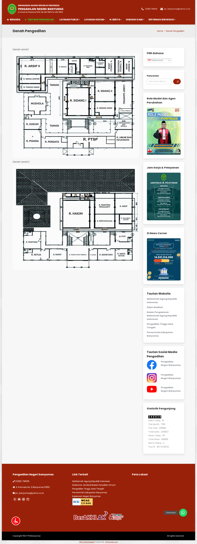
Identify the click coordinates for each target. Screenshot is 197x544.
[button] (183, 513)
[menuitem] (16, 19)
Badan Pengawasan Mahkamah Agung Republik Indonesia (162, 316)
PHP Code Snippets (87, 542)
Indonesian (157, 60)
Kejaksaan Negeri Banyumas (86, 496)
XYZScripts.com (111, 542)
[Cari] (177, 81)
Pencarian (153, 75)
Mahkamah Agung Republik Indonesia (91, 481)
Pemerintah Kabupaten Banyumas (89, 492)
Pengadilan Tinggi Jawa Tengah (88, 488)
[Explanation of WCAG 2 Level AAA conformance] (82, 501)
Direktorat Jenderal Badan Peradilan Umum (94, 485)
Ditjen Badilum (155, 307)
